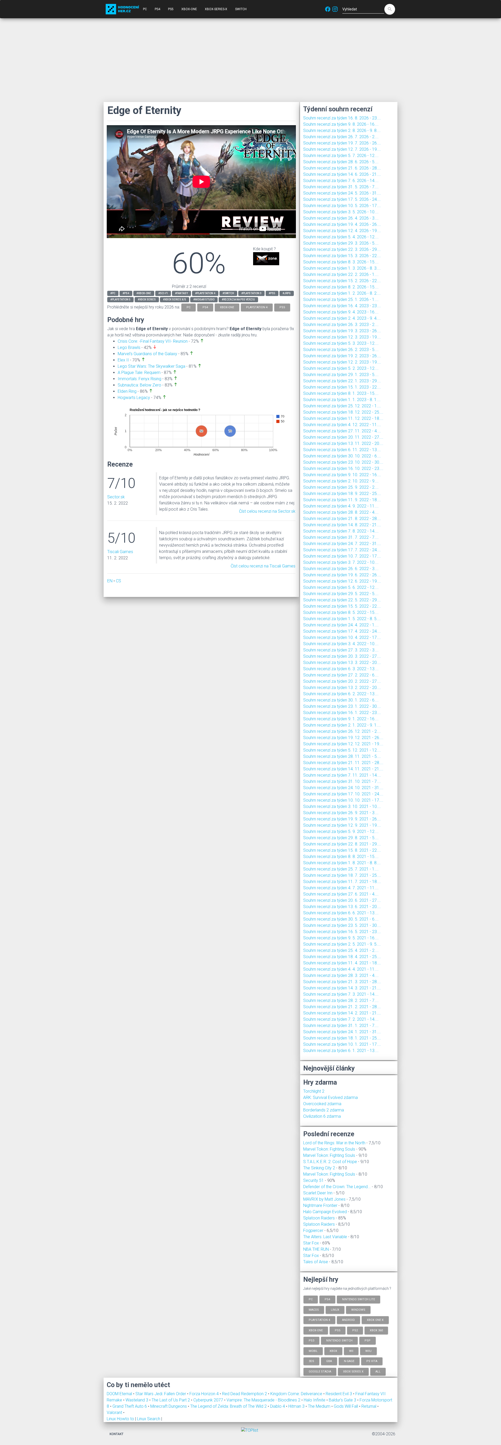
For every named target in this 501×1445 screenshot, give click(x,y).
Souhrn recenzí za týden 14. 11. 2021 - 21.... (343, 768)
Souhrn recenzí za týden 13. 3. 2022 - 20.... (342, 662)
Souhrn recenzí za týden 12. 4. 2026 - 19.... (342, 230)
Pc (311, 1299)
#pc (112, 293)
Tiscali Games (120, 551)
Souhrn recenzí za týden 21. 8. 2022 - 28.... (342, 518)
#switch (228, 293)
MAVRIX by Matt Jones (324, 1199)
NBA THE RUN (316, 1249)
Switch (241, 9)
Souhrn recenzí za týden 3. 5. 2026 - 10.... (341, 211)
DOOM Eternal (120, 1393)
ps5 (282, 307)
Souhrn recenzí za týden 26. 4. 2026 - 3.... (341, 218)
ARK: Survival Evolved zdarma (330, 1097)
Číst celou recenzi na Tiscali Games (263, 566)
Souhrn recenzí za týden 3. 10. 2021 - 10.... (342, 806)
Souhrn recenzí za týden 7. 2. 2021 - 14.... (341, 1019)
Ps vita (371, 1361)
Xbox (333, 1350)
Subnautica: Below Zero (139, 385)
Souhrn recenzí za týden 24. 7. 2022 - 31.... (342, 543)
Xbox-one (316, 1330)
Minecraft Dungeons (169, 1406)
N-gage (349, 1361)
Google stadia (320, 1371)
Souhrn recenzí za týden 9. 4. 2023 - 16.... (341, 312)
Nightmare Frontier (320, 1205)
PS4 (157, 9)
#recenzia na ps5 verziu (238, 299)
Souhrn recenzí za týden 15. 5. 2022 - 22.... (342, 606)
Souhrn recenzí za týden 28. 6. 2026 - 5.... (341, 161)
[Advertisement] (250, 59)
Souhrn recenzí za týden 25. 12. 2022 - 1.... (342, 405)
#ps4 (126, 293)
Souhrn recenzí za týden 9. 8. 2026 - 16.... (341, 124)
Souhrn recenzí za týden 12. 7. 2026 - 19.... (342, 149)
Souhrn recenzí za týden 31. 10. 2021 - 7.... (342, 781)
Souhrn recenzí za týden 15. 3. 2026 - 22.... (342, 255)
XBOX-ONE (189, 9)
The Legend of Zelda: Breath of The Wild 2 (229, 1406)
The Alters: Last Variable (325, 1236)
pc (188, 307)
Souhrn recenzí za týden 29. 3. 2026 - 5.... (341, 243)
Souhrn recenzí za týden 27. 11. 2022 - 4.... (342, 430)
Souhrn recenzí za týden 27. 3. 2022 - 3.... (341, 650)
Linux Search (148, 1418)
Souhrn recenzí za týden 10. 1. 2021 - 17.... (342, 1044)
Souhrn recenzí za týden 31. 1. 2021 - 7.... (341, 1025)
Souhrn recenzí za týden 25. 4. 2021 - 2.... (341, 950)
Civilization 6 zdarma (322, 1116)
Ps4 (327, 1299)
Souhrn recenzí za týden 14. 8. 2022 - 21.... (342, 524)
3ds (311, 1361)
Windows (358, 1309)
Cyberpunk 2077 (208, 1400)
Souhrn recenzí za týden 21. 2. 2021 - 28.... (342, 1006)
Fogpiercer (313, 1230)
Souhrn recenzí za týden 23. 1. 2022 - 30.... (342, 706)
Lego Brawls (129, 347)
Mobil (313, 1350)
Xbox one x (375, 1320)
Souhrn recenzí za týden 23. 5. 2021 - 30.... (342, 925)
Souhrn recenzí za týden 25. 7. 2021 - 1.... (341, 869)
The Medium (319, 1406)
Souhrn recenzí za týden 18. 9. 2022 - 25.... (342, 493)
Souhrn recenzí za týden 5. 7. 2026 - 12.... (341, 155)
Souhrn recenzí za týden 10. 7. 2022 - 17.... (342, 556)
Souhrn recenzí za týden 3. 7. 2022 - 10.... (341, 562)
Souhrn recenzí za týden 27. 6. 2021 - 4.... (341, 894)
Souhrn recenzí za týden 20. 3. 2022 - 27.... (342, 656)
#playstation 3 (251, 293)
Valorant (115, 1412)
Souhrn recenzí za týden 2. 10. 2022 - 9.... (341, 481)
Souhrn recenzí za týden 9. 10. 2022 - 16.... (342, 474)
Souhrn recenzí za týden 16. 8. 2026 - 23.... (342, 118)
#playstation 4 (205, 293)
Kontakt (116, 1434)
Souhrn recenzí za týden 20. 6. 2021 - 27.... (342, 900)
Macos (314, 1309)
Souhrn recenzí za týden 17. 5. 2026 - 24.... (342, 199)
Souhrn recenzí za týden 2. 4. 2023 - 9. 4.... (342, 318)
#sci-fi (163, 293)
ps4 (205, 307)
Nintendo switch (339, 1340)
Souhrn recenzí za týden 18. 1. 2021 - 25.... (342, 1038)
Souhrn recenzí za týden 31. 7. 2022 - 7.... (341, 537)
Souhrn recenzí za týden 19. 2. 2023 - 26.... (342, 355)
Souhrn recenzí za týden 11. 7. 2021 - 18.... (342, 881)
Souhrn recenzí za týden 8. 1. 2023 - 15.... (341, 393)
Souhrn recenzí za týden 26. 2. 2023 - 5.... (341, 349)
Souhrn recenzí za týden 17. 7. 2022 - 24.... (342, 549)
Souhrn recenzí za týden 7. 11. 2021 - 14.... (342, 775)
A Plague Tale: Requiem (139, 372)
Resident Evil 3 (339, 1393)
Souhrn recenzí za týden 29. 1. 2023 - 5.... (341, 374)
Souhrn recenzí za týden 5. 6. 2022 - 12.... (341, 587)
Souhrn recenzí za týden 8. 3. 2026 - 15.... (341, 261)
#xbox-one (143, 293)
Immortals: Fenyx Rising (139, 378)
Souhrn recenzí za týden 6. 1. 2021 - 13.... (341, 1050)
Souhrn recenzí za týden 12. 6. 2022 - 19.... (342, 581)
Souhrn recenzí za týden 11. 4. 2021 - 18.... (342, 962)
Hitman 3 (297, 1406)
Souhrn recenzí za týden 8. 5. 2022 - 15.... (341, 612)
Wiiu (368, 1350)
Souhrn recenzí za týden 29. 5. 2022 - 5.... (341, 593)
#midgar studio (203, 299)
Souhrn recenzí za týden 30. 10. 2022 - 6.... (342, 456)
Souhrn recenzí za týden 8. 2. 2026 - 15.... (341, 287)
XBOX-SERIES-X (216, 9)
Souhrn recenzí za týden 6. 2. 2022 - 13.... (341, 693)
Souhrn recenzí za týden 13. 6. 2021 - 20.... (342, 906)
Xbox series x (353, 1371)
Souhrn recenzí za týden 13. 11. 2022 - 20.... (343, 443)
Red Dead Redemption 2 (245, 1393)
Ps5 (337, 1330)
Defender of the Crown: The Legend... (337, 1186)
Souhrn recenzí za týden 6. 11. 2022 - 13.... (342, 449)
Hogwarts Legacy (134, 397)
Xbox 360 (376, 1330)
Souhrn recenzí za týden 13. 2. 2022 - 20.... (342, 687)
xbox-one (227, 307)
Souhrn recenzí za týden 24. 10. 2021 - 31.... (343, 787)
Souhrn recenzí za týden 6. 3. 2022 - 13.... (341, 668)
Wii (351, 1350)
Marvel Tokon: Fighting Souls (329, 1149)
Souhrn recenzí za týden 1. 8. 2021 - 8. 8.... (342, 862)
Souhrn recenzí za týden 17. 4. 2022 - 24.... (342, 631)
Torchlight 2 (313, 1091)
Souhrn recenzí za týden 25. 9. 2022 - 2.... (341, 487)
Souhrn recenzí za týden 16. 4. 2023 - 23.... (342, 305)
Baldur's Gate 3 (343, 1400)
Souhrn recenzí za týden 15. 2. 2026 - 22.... (342, 280)
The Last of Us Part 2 (171, 1400)
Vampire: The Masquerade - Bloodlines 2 (263, 1400)
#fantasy (181, 293)
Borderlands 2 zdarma (323, 1110)
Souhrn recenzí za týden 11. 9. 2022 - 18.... (342, 499)
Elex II (123, 360)
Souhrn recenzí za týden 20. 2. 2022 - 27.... (342, 681)
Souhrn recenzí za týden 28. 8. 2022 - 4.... (341, 512)
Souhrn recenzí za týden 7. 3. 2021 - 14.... (341, 994)
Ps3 (311, 1340)
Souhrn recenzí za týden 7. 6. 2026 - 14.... (341, 180)
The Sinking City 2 (319, 1167)
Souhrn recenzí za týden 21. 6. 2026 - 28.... (342, 168)
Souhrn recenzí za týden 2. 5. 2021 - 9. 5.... (342, 944)
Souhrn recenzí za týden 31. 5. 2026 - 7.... (341, 186)
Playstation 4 (319, 1320)
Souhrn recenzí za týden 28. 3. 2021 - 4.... (341, 975)
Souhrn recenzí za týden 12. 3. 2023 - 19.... (342, 337)
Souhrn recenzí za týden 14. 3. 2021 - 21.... (342, 987)
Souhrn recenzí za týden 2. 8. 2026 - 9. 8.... (342, 130)
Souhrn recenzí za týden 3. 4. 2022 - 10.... (341, 643)
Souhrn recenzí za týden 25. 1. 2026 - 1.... (341, 299)
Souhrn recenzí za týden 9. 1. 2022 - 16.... (341, 718)
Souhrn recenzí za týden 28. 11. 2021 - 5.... (342, 756)
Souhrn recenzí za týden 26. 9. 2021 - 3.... (341, 812)
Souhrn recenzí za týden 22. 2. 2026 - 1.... (341, 274)
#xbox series (147, 299)
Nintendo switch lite (358, 1299)
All (377, 1371)
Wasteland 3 (137, 1400)
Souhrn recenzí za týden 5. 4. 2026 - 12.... (341, 236)
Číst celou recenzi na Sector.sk (267, 511)
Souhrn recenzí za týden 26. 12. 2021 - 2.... (342, 731)
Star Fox (311, 1243)
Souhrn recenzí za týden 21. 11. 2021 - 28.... (343, 762)
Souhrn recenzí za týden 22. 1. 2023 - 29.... (342, 380)
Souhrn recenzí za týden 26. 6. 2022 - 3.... (341, 568)
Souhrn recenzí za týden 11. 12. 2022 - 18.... (343, 418)
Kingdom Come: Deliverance (296, 1393)
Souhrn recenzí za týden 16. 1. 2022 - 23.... (342, 712)
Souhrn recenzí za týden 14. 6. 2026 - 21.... (342, 174)
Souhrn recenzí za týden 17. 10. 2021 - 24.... (343, 793)
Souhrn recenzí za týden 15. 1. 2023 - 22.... (342, 387)
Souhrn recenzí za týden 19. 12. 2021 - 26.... (343, 737)
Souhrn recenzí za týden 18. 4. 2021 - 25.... (342, 956)
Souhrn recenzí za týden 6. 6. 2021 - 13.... (341, 912)
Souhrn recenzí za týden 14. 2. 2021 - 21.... (342, 1013)
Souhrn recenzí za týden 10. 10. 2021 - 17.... (343, 800)
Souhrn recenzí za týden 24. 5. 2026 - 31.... (342, 193)
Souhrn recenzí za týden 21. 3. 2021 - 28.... (342, 981)
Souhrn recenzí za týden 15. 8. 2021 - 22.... (342, 850)
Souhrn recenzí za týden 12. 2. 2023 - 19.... (342, 362)
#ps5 (272, 293)
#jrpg (287, 293)
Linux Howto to (120, 1418)
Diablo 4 (278, 1406)
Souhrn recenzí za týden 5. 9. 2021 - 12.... (341, 831)
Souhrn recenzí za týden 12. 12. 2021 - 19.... (343, 743)
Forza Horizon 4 (204, 1393)
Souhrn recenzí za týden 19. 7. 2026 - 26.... (342, 143)
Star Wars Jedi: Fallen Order (161, 1393)
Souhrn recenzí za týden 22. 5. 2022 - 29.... (342, 599)
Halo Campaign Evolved (325, 1211)
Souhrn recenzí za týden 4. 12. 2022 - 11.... (342, 424)
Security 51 (313, 1180)
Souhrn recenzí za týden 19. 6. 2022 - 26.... (342, 574)
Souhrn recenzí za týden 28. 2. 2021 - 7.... (341, 1000)
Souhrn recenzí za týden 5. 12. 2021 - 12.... (342, 750)
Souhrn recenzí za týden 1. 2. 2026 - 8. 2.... (342, 293)
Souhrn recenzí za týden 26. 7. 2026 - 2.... (341, 136)
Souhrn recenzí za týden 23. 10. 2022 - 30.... (343, 462)
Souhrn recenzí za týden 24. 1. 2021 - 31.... (342, 1031)
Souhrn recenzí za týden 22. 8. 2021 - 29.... (342, 844)
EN (109, 580)
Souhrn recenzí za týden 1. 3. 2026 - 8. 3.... (342, 268)
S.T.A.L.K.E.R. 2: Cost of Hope (330, 1161)
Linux (335, 1309)
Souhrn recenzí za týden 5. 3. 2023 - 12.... (341, 343)
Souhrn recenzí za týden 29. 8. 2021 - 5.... (341, 837)
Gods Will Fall (346, 1406)
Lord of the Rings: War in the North (334, 1142)
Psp (368, 1340)
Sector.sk (116, 496)
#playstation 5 (120, 299)
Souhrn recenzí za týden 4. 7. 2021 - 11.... (341, 887)
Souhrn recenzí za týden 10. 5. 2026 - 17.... (342, 205)
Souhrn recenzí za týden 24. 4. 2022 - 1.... (341, 624)
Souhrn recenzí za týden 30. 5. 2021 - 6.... (341, 919)
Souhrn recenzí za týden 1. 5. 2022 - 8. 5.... (342, 618)
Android (348, 1320)
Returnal (369, 1406)
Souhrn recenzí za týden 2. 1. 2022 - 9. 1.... (342, 725)
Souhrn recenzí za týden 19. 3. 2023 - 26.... (342, 330)
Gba (329, 1361)
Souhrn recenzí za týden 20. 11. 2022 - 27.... (343, 437)
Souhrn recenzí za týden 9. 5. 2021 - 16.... (341, 937)
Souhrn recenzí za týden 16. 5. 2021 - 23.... (342, 931)
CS (118, 580)
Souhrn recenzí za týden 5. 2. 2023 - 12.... (341, 368)
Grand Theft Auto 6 (130, 1406)
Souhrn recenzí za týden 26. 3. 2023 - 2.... (341, 324)
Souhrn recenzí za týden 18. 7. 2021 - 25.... (342, 875)
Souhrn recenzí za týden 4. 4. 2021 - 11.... (341, 969)
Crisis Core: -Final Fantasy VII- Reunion (153, 341)
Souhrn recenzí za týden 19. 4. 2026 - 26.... (342, 224)
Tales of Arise (315, 1261)
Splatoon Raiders (319, 1218)
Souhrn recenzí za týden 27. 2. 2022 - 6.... (341, 675)
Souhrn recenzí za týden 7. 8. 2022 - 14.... (341, 531)
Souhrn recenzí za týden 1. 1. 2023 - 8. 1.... (342, 399)
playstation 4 (256, 307)
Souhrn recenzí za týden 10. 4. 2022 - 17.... (342, 637)
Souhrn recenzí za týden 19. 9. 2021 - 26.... (342, 819)
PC (145, 9)
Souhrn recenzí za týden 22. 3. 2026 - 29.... (342, 249)
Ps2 (355, 1330)
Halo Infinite (315, 1400)
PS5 (171, 9)
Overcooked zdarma (322, 1103)
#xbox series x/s (174, 299)
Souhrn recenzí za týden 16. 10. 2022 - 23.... (343, 468)
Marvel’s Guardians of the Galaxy (147, 353)
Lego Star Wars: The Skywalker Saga (151, 366)
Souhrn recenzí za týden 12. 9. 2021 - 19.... (342, 825)
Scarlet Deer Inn (317, 1192)
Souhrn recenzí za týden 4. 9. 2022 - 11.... (341, 506)
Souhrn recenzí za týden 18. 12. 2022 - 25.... (343, 412)
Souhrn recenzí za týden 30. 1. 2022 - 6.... (341, 700)
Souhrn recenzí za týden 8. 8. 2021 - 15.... (341, 856)
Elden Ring (127, 391)
